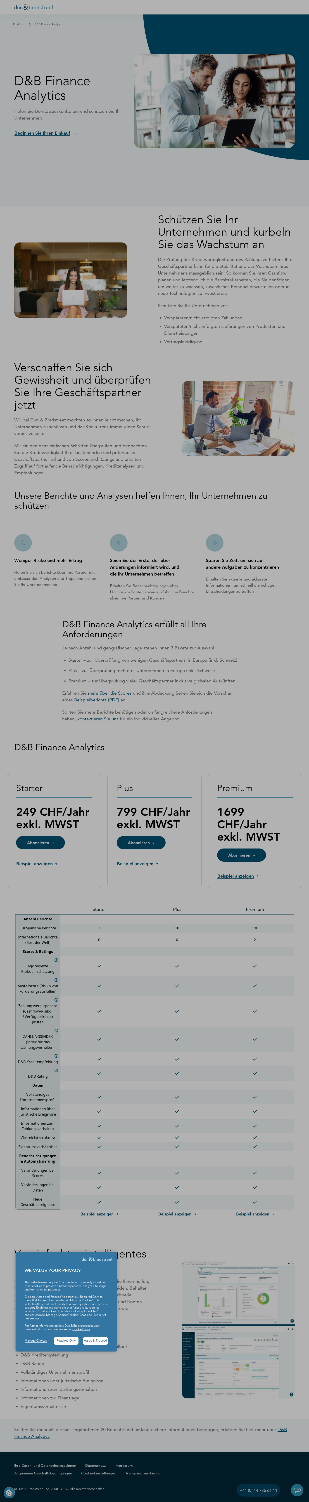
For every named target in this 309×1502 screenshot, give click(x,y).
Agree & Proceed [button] (95, 1340)
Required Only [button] (66, 1340)
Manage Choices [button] (36, 1340)
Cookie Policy (81, 1329)
